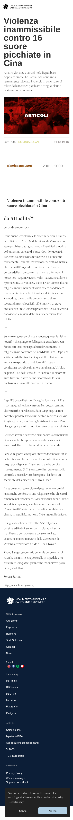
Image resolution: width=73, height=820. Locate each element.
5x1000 (10, 749)
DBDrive (11, 693)
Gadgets (11, 713)
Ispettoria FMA (14, 736)
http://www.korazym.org (18, 585)
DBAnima (11, 680)
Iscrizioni (11, 700)
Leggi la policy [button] (16, 802)
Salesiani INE (14, 729)
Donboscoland (29, 142)
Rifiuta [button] (22, 810)
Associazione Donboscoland (22, 742)
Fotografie (11, 706)
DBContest (12, 687)
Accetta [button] (53, 810)
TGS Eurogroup (15, 755)
